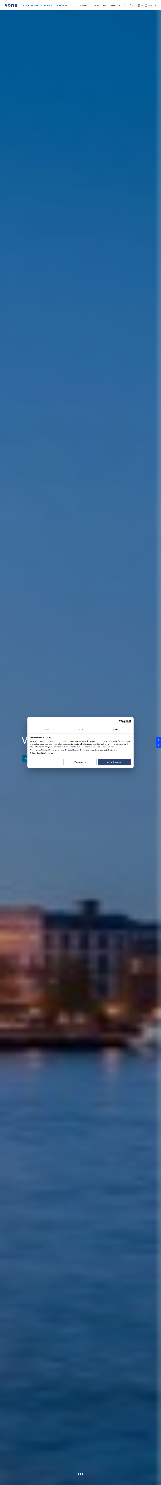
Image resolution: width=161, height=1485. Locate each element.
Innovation (84, 5)
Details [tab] (80, 729)
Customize (78, 762)
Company (95, 5)
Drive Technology (30, 5)
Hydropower (46, 5)
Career (112, 5)
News (104, 5)
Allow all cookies (114, 762)
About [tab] (115, 729)
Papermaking (61, 5)
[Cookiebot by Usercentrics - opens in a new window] (120, 721)
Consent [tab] (45, 729)
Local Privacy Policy (77, 750)
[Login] (148, 5)
